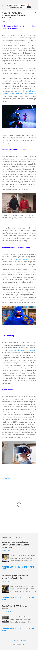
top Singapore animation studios (16, 259)
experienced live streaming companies (22, 350)
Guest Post (6, 479)
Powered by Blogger (19, 640)
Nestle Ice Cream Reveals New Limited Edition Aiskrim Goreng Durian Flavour (15, 544)
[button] (35, 13)
